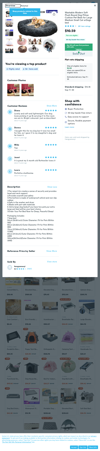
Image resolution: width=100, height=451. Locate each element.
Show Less (52, 187)
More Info (93, 447)
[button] (95, 5)
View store (52, 262)
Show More (52, 106)
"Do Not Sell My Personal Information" (17, 442)
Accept (74, 447)
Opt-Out (83, 447)
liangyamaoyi (19, 266)
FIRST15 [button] (78, 50)
